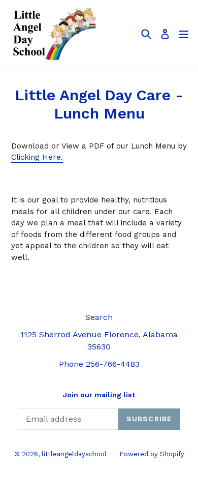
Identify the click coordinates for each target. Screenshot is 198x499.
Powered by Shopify (151, 454)
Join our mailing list (99, 395)
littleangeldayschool (74, 454)
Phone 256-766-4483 (99, 364)
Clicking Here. (37, 157)
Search (99, 317)
